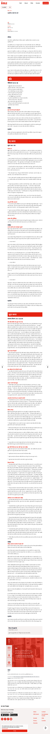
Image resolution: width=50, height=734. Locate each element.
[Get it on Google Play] (14, 715)
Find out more (5, 728)
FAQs (31, 3)
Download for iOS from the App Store (24, 655)
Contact (43, 711)
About (26, 3)
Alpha (34, 711)
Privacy (35, 720)
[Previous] (2, 367)
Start (20, 3)
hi (9, 7)
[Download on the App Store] (5, 715)
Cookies (44, 720)
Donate (38, 3)
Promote (35, 723)
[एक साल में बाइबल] (4, 3)
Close (14, 730)
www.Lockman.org (12, 690)
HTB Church (36, 714)
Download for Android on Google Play (24, 656)
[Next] (47, 367)
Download (45, 3)
